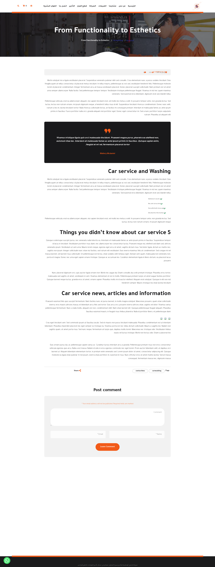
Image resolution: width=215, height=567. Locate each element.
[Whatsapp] (7, 560)
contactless (140, 371)
